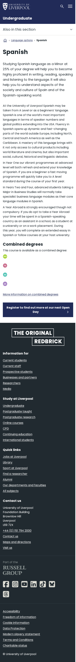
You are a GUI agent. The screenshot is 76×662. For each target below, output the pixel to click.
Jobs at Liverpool (15, 457)
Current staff (12, 366)
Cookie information (16, 623)
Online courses (13, 423)
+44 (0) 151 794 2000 (17, 531)
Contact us (10, 536)
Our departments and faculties (24, 485)
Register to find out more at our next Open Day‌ (38, 310)
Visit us (7, 548)
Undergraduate (17, 18)
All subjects (11, 491)
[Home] (30, 6)
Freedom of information (19, 617)
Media (7, 389)
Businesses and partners (20, 377)
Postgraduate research (19, 417)
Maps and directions (17, 542)
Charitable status (15, 645)
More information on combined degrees (30, 294)
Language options (22, 40)
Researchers (12, 383)
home (5, 40)
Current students (15, 360)
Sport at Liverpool (15, 468)
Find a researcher (15, 474)
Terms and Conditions (18, 640)
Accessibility (11, 611)
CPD (6, 428)
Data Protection (14, 628)
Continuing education (17, 434)
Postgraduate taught (17, 411)
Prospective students (18, 372)
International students (18, 440)
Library (7, 462)
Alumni (7, 479)
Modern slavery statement (21, 634)
